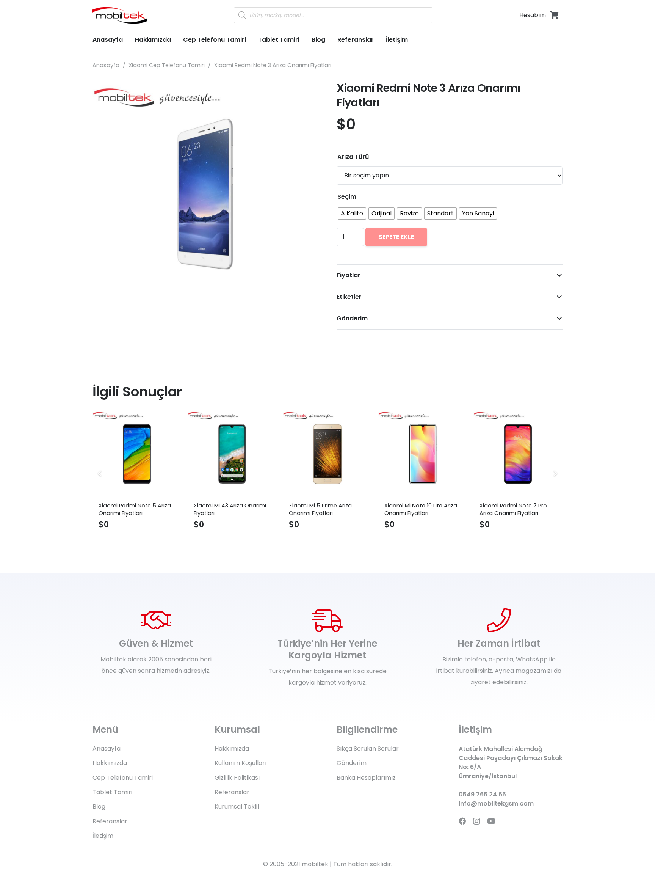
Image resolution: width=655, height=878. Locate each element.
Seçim (346, 196)
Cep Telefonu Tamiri (122, 777)
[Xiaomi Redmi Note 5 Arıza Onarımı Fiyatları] (137, 453)
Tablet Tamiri (112, 792)
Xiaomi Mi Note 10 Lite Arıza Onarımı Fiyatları (420, 509)
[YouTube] (491, 821)
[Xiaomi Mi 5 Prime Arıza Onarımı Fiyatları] (327, 453)
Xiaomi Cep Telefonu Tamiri (166, 65)
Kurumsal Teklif (237, 806)
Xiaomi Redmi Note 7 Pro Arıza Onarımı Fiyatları (513, 509)
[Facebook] (462, 821)
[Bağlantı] (119, 15)
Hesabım (532, 15)
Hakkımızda (109, 763)
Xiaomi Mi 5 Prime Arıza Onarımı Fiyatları (320, 509)
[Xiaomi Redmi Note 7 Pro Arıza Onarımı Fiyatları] (518, 453)
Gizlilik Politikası (237, 777)
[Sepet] (554, 15)
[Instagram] (476, 821)
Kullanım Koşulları (240, 763)
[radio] (352, 213)
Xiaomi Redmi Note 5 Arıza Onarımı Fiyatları (135, 509)
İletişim (102, 835)
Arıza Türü (353, 156)
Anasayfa (105, 65)
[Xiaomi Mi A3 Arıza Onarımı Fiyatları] (232, 453)
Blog (98, 806)
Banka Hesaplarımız (366, 777)
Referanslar (109, 821)
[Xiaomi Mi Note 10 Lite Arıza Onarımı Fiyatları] (422, 453)
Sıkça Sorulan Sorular (368, 748)
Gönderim (352, 763)
